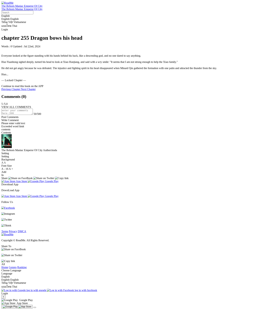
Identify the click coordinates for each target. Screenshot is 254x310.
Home (4, 267)
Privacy (13, 231)
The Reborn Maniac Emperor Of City (22, 5)
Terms (4, 231)
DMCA (22, 231)
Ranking (22, 267)
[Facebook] (8, 207)
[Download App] (17, 307)
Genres (13, 267)
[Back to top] (34, 307)
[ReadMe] (7, 2)
